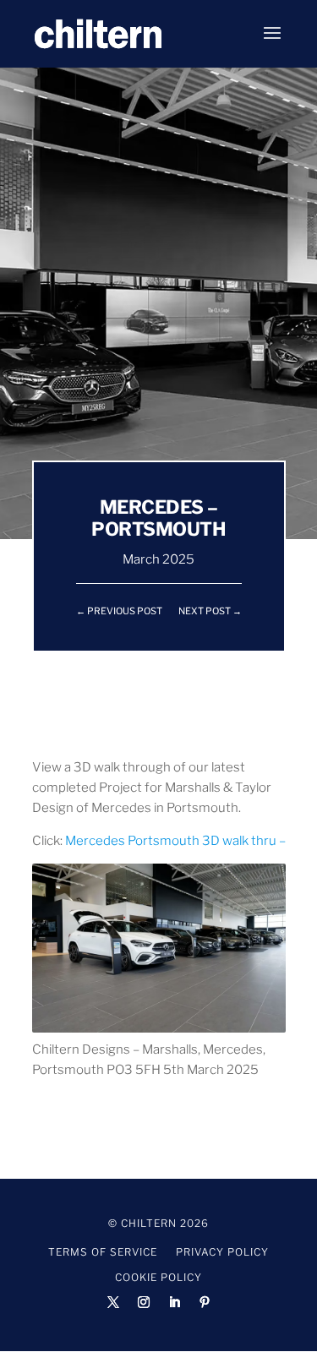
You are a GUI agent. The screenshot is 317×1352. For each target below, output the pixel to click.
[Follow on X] (113, 1302)
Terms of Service (102, 1252)
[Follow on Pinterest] (204, 1302)
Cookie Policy (158, 1278)
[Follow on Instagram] (144, 1302)
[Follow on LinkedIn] (174, 1302)
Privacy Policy (222, 1252)
